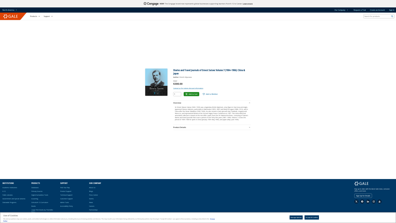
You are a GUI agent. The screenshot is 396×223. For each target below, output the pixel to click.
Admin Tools (64, 202)
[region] (198, 217)
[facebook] (362, 201)
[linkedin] (368, 201)
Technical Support (66, 195)
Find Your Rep (65, 188)
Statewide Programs (9, 202)
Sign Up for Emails (363, 196)
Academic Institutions (9, 188)
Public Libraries (7, 195)
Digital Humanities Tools (39, 195)
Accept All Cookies (312, 217)
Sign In (391, 10)
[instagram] (374, 201)
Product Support (65, 191)
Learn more (248, 4)
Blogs (91, 191)
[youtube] (379, 201)
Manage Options (296, 217)
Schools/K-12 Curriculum (39, 202)
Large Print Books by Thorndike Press (42, 211)
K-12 (4, 191)
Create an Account (377, 10)
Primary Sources (36, 191)
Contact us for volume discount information (188, 88)
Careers (91, 206)
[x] (356, 201)
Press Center (93, 195)
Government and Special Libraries (13, 199)
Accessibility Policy (66, 206)
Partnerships (93, 210)
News (91, 202)
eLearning (34, 199)
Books (33, 206)
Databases (35, 188)
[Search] (392, 16)
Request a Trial (360, 10)
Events (91, 199)
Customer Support (66, 199)
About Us (92, 188)
